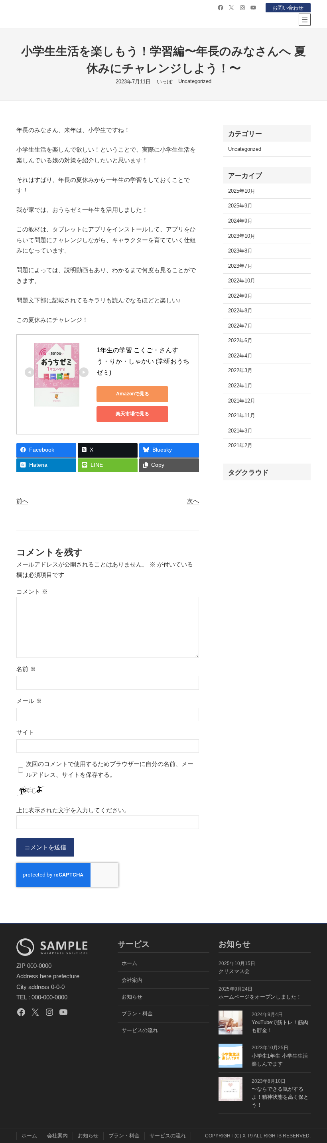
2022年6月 (240, 340)
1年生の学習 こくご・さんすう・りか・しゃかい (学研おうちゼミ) (143, 361)
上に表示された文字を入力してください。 (73, 810)
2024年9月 (240, 221)
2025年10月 (241, 191)
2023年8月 (240, 251)
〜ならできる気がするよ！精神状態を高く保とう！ (280, 1097)
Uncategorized (194, 81)
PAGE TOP (313, 1102)
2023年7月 (240, 266)
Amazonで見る (132, 394)
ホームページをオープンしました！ (260, 997)
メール (29, 700)
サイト (25, 732)
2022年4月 (240, 356)
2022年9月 (240, 296)
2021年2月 (240, 445)
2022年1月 (240, 386)
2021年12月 (241, 401)
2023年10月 (241, 236)
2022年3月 (240, 370)
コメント (32, 591)
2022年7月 (240, 326)
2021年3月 (240, 431)
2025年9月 (240, 206)
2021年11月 (241, 416)
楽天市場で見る (132, 414)
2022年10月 (241, 281)
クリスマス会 (234, 971)
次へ (193, 500)
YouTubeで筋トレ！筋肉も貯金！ (280, 1026)
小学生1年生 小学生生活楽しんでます (280, 1060)
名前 (26, 668)
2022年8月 (240, 311)
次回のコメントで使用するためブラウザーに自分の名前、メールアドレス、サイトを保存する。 (109, 769)
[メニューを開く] (305, 20)
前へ (22, 500)
